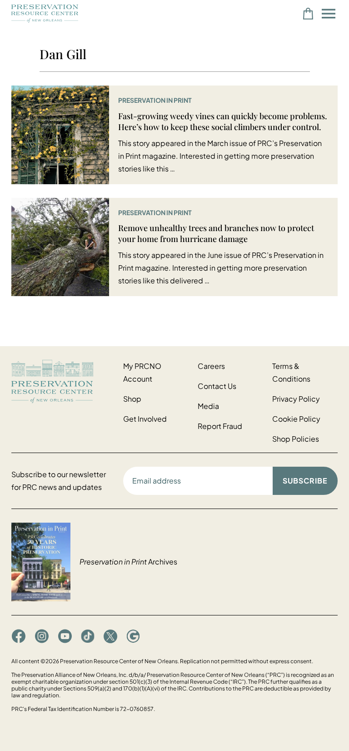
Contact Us (217, 386)
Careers (211, 366)
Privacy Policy (296, 398)
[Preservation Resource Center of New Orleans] (62, 381)
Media (208, 406)
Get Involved (145, 418)
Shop (132, 398)
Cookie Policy (296, 418)
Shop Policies (295, 439)
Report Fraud (220, 426)
